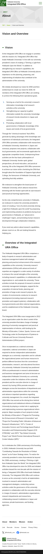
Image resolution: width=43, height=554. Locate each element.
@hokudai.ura (24, 532)
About (4, 522)
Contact (23, 527)
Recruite (9, 527)
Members (13, 522)
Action (30, 522)
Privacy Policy (32, 527)
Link (3, 527)
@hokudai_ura (10, 532)
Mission (22, 522)
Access (17, 527)
